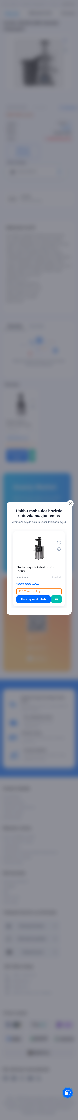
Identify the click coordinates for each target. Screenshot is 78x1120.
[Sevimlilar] (59, 542)
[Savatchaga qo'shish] (56, 599)
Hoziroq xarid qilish (33, 599)
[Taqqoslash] (59, 548)
